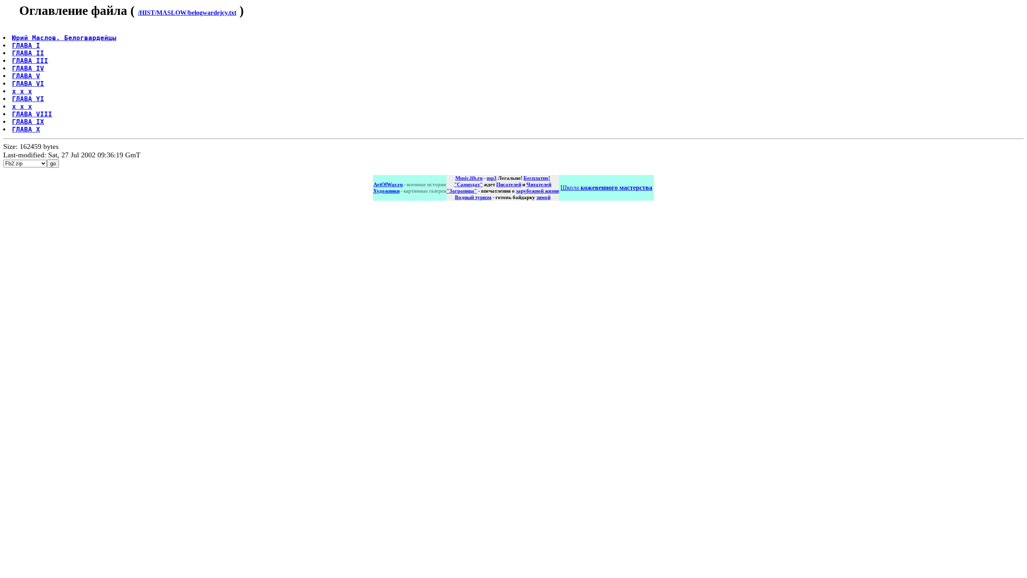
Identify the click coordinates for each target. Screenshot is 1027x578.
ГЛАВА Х (26, 129)
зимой (543, 197)
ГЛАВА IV (28, 68)
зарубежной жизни (537, 191)
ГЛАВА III (30, 61)
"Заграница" (462, 191)
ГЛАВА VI (28, 84)
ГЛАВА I (26, 45)
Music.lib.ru (469, 178)
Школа (606, 187)
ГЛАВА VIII (32, 114)
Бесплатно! (537, 178)
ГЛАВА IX (28, 122)
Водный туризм (473, 197)
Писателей (508, 184)
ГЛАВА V (26, 76)
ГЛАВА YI (28, 99)
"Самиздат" (468, 184)
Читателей (538, 184)
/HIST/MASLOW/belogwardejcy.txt (187, 12)
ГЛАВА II (28, 53)
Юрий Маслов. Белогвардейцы (64, 38)
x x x (22, 91)
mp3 (492, 178)
